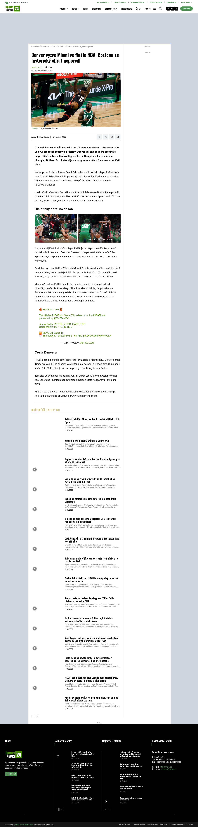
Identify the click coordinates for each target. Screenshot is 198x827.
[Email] (111, 137)
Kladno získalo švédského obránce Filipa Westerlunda (131, 787)
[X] (176, 9)
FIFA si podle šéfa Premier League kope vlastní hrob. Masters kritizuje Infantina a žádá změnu (91, 679)
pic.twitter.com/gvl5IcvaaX (97, 335)
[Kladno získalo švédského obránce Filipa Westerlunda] (111, 788)
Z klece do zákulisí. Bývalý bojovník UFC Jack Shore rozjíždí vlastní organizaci (91, 520)
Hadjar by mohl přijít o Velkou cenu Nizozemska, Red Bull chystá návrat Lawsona (91, 699)
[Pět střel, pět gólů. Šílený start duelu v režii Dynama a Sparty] (62, 800)
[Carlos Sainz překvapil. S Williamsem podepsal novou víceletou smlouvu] (47, 583)
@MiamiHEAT (51, 315)
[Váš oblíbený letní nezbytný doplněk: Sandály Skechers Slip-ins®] (111, 777)
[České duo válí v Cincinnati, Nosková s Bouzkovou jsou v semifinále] (47, 543)
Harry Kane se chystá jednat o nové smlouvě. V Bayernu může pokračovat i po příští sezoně (88, 659)
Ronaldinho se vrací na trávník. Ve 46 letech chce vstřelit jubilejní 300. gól (90, 480)
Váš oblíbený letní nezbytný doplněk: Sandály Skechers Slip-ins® (131, 776)
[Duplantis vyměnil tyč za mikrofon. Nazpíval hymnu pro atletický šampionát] (47, 464)
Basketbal (35, 46)
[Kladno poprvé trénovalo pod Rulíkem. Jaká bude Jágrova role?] (111, 766)
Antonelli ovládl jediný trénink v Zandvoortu (87, 440)
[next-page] (37, 716)
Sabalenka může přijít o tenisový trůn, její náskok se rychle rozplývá (91, 560)
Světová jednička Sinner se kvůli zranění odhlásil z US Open (92, 421)
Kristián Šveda (43, 137)
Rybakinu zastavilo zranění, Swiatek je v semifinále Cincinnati (90, 500)
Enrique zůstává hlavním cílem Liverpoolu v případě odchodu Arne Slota (82, 754)
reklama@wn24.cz (169, 769)
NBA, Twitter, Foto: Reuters (48, 128)
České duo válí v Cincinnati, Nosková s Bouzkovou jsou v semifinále (92, 540)
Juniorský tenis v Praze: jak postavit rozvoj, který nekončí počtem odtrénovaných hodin (130, 754)
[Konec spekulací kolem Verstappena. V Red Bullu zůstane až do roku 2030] (47, 603)
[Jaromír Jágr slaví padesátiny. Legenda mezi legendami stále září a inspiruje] (62, 766)
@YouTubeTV (61, 318)
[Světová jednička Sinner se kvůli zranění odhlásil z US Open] (47, 424)
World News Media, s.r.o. (24, 824)
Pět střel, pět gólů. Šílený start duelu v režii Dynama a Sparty (82, 799)
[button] (160, 8)
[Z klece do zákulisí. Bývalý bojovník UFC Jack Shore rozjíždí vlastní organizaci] (47, 523)
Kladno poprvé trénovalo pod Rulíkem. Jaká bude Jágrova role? (131, 765)
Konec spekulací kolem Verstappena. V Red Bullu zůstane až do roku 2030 (89, 599)
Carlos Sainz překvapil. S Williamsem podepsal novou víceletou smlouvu (91, 580)
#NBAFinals (99, 315)
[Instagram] (172, 9)
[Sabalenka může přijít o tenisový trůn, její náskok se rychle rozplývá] (47, 563)
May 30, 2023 (86, 342)
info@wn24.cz (166, 766)
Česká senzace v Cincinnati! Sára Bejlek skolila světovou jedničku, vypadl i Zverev (89, 619)
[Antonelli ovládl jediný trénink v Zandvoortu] (47, 444)
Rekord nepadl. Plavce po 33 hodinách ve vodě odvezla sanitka (82, 776)
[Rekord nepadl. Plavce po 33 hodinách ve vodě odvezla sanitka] (62, 777)
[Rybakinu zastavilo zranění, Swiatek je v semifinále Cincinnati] (47, 503)
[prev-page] (33, 716)
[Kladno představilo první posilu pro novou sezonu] (111, 800)
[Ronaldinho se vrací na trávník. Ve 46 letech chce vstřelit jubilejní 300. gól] (47, 484)
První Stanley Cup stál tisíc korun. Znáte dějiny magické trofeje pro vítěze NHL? (81, 787)
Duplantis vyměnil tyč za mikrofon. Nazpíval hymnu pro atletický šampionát (92, 460)
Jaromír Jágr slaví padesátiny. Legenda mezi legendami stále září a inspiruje (81, 765)
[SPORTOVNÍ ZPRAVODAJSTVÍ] (9, 8)
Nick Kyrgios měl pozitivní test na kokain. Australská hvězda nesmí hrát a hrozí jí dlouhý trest (91, 639)
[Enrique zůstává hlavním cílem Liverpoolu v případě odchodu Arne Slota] (62, 755)
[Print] (118, 137)
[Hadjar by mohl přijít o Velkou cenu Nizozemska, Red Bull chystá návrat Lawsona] (47, 702)
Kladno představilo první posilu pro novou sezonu (131, 799)
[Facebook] (168, 9)
